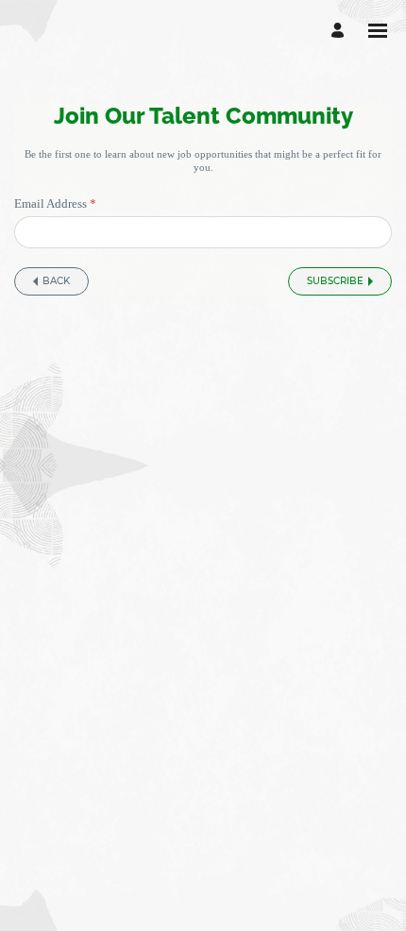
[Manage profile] (340, 31)
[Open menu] (378, 30)
